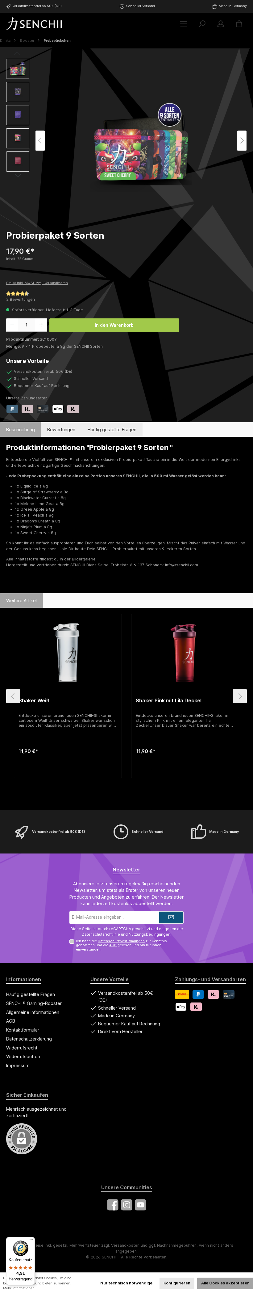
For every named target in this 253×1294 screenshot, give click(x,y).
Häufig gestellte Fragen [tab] (112, 429)
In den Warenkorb (114, 325)
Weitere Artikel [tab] (21, 600)
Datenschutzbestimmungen (121, 941)
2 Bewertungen (20, 299)
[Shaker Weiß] (68, 651)
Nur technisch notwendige (126, 1283)
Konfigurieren (177, 1283)
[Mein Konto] (220, 24)
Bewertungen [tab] (61, 429)
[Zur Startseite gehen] (34, 23)
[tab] (20, 429)
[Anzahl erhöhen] (41, 325)
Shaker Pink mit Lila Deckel (168, 701)
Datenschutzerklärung (29, 1038)
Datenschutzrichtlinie (101, 934)
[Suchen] (202, 24)
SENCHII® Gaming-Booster (34, 1003)
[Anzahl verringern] (12, 325)
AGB (113, 945)
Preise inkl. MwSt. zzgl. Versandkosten (37, 283)
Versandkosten (125, 1245)
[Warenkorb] (239, 24)
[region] (126, 141)
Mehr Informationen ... (20, 1288)
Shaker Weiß (34, 701)
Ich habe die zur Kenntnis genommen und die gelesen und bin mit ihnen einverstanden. (121, 945)
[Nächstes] (242, 140)
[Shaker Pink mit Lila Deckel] (185, 651)
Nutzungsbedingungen (149, 934)
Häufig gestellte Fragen (30, 994)
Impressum (18, 1065)
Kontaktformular (22, 1029)
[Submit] (171, 917)
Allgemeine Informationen (32, 1012)
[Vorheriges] (40, 140)
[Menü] (183, 24)
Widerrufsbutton (23, 1056)
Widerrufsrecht (21, 1047)
